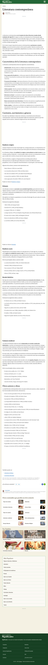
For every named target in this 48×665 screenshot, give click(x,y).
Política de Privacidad (29, 651)
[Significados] (7, 638)
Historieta (27, 501)
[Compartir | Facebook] (42, 484)
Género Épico (28, 507)
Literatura (27, 512)
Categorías (5, 647)
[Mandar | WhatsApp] (45, 484)
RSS (25, 654)
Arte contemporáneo (29, 518)
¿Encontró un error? (28, 657)
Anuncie (4, 654)
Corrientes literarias (9, 475)
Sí (16, 484)
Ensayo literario (6, 523)
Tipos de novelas (7, 501)
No (19, 484)
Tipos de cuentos (7, 512)
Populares (5, 644)
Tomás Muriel (7, 490)
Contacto (4, 657)
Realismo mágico (16, 181)
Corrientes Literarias (7, 507)
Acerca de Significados (7, 651)
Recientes (26, 644)
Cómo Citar (27, 647)
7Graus (20, 661)
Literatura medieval (7, 518)
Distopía (14, 244)
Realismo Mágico (29, 523)
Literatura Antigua (8, 473)
